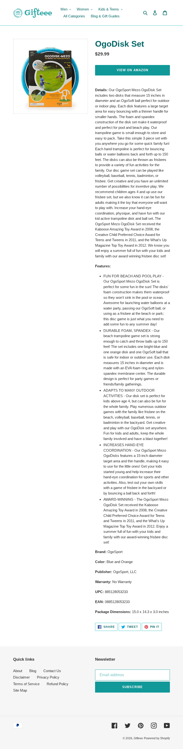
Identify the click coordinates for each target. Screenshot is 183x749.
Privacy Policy (48, 677)
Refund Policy (57, 684)
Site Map (20, 690)
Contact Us (52, 671)
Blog (32, 671)
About (17, 671)
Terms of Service (26, 684)
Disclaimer (21, 677)
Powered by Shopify (157, 738)
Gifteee (138, 738)
